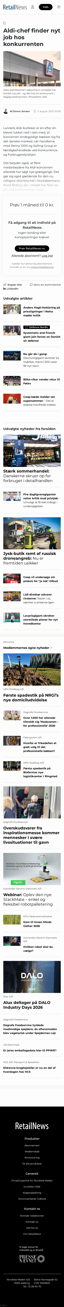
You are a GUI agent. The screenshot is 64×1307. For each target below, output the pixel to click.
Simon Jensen (21, 111)
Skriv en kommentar (47, 284)
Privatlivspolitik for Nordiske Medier (32, 1180)
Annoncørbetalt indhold (32, 1198)
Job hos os (32, 1227)
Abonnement (32, 1145)
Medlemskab (32, 1151)
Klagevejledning (32, 1192)
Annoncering (32, 1157)
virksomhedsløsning (42, 267)
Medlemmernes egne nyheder (26, 648)
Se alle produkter (32, 1163)
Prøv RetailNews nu (32, 248)
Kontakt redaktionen (32, 1215)
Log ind (47, 256)
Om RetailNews (32, 1233)
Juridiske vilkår (32, 1186)
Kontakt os (32, 1221)
